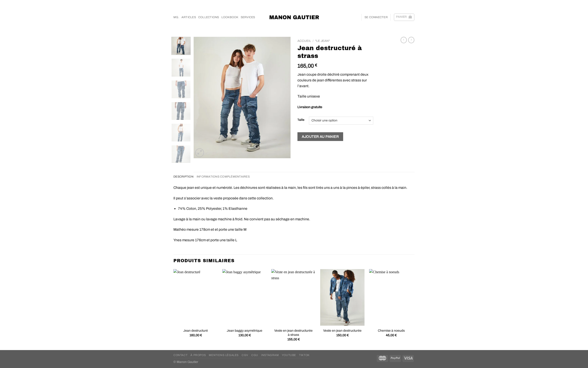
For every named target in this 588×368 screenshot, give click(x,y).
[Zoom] (199, 152)
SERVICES (248, 17)
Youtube (289, 355)
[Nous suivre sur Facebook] (394, 3)
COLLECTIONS (208, 17)
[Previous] (201, 97)
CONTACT (180, 355)
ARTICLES (188, 17)
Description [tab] (183, 176)
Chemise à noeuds (391, 330)
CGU (254, 355)
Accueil (304, 41)
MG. (176, 17)
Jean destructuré (195, 330)
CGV (245, 355)
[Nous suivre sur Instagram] (399, 3)
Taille (300, 119)
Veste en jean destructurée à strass (293, 332)
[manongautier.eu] (294, 17)
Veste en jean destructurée (342, 330)
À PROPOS (198, 355)
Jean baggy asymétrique (244, 330)
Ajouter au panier (320, 136)
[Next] (283, 97)
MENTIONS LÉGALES (224, 355)
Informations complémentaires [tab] (223, 176)
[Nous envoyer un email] (408, 3)
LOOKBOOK (229, 17)
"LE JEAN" (322, 41)
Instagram (270, 355)
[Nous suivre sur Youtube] (412, 3)
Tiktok (304, 355)
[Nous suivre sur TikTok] (403, 3)
